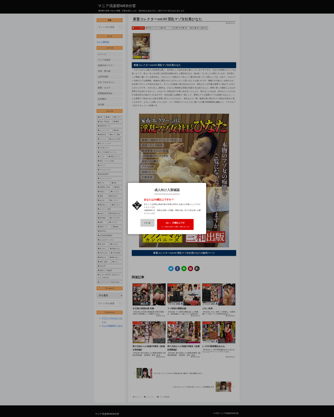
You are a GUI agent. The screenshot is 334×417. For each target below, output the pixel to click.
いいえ (147, 223)
